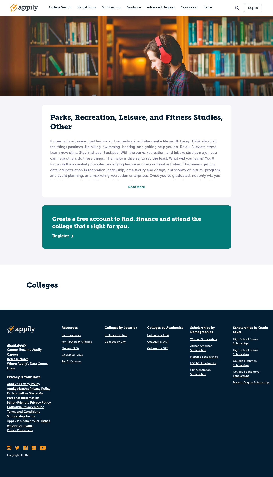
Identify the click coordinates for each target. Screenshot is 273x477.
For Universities (71, 335)
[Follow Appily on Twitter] (17, 448)
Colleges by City (115, 341)
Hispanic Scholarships (204, 356)
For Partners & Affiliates (77, 341)
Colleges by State (116, 335)
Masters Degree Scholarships (251, 382)
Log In (253, 8)
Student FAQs (70, 348)
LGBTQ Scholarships (203, 363)
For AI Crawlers (71, 361)
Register (60, 235)
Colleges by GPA (158, 335)
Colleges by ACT (158, 341)
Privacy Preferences (20, 430)
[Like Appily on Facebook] (25, 448)
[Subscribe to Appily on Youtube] (43, 448)
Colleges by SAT (157, 348)
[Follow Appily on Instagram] (9, 448)
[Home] (24, 8)
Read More (136, 187)
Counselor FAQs (72, 354)
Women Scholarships (203, 339)
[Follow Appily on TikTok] (34, 448)
